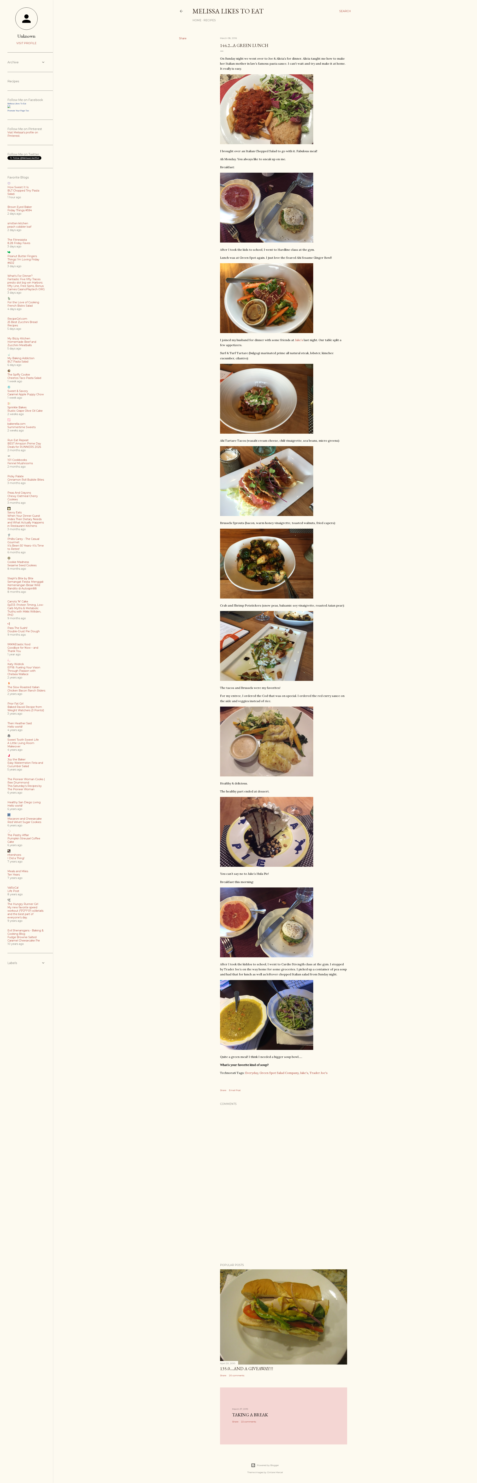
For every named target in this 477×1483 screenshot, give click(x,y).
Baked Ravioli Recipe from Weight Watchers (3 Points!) (25, 708)
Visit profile (26, 43)
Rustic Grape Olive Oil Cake (25, 410)
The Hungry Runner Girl (22, 904)
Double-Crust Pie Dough (23, 631)
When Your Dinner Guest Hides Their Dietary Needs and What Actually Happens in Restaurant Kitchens (25, 521)
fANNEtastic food (18, 644)
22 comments (248, 1421)
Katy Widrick (15, 664)
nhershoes (14, 855)
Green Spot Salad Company (279, 1073)
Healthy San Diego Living (24, 802)
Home (196, 20)
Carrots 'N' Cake (17, 601)
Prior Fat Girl (15, 703)
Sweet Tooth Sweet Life (23, 739)
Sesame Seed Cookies (22, 565)
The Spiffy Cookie (18, 374)
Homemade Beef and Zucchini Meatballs (21, 343)
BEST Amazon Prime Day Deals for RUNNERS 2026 (24, 445)
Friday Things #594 (19, 210)
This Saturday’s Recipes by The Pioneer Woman (24, 787)
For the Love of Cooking (23, 302)
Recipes (209, 20)
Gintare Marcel (275, 1472)
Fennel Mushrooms (20, 463)
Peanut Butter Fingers (22, 256)
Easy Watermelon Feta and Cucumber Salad (25, 764)
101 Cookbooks (17, 460)
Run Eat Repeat (18, 440)
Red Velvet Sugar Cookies (24, 822)
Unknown (26, 36)
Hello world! (15, 726)
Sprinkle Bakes (16, 407)
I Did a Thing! (15, 858)
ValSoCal (12, 887)
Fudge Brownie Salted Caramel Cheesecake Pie (23, 939)
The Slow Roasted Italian (23, 687)
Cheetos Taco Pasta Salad (24, 378)
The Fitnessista (17, 239)
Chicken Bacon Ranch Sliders (26, 690)
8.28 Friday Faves (18, 243)
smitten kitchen (17, 223)
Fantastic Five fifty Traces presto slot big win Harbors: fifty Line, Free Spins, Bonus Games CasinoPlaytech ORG (26, 284)
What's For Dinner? (20, 276)
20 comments (236, 1375)
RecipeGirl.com (17, 318)
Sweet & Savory (17, 391)
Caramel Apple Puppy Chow (25, 394)
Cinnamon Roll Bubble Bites (25, 479)
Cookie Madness (18, 562)
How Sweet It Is (18, 187)
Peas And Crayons (19, 492)
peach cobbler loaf (19, 226)
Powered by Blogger (268, 1465)
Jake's (304, 1073)
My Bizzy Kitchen (18, 338)
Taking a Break (250, 1415)
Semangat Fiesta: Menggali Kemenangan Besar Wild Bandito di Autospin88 (25, 585)
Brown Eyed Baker (19, 207)
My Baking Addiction (20, 358)
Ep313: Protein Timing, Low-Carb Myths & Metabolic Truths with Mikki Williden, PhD (25, 610)
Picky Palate (15, 476)
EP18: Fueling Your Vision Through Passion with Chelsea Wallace (23, 671)
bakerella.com (16, 423)
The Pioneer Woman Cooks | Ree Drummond (26, 781)
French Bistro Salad (20, 305)
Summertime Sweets (21, 427)
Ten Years (13, 874)
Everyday (251, 1073)
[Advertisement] (283, 1228)
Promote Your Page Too (18, 111)
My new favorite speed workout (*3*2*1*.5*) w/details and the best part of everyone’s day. (25, 912)
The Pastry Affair (18, 835)
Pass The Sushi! (17, 628)
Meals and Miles (17, 871)
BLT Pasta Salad (17, 361)
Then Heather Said (19, 723)
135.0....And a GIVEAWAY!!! (246, 1368)
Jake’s (299, 340)
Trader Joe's (319, 1073)
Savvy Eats (14, 512)
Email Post (235, 1090)
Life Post (13, 891)
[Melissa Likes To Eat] (8, 107)
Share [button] (183, 38)
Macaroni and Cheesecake (24, 818)
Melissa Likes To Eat (228, 11)
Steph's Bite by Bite (20, 578)
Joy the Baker (16, 759)
